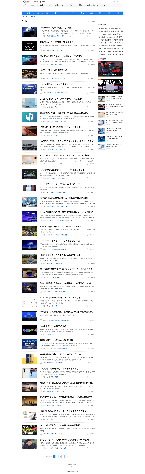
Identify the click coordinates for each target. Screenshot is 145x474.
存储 (48, 107)
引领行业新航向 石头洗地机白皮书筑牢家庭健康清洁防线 (65, 411)
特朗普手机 (50, 362)
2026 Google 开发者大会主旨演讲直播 (56, 42)
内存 (48, 433)
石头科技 (58, 405)
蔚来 (62, 206)
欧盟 (52, 135)
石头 (48, 405)
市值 (61, 121)
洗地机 (49, 391)
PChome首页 (33, 1)
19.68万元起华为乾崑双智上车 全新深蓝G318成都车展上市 (111, 34)
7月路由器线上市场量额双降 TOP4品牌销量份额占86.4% (111, 32)
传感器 (56, 377)
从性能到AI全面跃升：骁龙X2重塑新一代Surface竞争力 (64, 155)
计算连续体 (54, 320)
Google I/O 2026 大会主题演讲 (53, 326)
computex (63, 320)
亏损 (65, 121)
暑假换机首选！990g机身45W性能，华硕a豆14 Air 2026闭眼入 (114, 97)
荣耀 (48, 36)
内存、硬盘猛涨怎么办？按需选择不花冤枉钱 (60, 425)
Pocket (52, 235)
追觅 (53, 391)
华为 (48, 249)
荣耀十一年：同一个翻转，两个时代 (56, 28)
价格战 (56, 448)
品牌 (56, 64)
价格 (61, 448)
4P (56, 235)
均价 (52, 306)
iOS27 (52, 263)
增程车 (49, 78)
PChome (31, 16)
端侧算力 (64, 348)
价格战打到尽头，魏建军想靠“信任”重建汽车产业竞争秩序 (66, 440)
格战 (65, 448)
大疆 (48, 235)
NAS (48, 348)
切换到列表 (92, 22)
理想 (61, 149)
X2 (51, 164)
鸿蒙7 (52, 249)
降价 (56, 107)
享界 (65, 149)
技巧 (64, 13)
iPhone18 (59, 192)
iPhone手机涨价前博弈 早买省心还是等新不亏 (60, 184)
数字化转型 (65, 220)
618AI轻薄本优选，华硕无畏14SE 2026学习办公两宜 (113, 145)
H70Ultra (58, 391)
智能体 (49, 92)
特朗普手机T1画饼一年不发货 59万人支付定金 (60, 354)
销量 (52, 64)
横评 (55, 13)
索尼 (48, 277)
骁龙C (56, 291)
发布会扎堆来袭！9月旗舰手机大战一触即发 (110, 28)
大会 (58, 50)
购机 (60, 433)
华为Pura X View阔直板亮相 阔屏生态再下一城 (111, 54)
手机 (48, 306)
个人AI (54, 92)
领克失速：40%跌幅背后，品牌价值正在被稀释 (61, 56)
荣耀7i (58, 36)
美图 (91, 13)
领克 (48, 64)
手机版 (43, 1)
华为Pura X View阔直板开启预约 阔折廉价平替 (111, 51)
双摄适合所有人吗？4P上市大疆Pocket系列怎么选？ (63, 226)
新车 (53, 149)
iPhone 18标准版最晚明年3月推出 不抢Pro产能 (111, 48)
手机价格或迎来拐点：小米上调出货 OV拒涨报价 (61, 99)
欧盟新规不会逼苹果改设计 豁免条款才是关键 (60, 127)
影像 (52, 377)
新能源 (56, 121)
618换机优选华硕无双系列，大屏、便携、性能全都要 (114, 137)
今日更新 (27, 13)
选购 (65, 235)
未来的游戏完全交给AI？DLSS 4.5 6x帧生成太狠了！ (63, 170)
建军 (52, 448)
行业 (118, 13)
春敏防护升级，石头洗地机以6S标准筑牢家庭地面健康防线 (66, 397)
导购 (73, 13)
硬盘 (52, 433)
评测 (47, 13)
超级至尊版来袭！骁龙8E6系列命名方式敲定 (110, 45)
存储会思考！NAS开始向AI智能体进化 (57, 340)
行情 (82, 13)
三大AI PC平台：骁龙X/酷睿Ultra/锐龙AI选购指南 (113, 129)
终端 (58, 92)
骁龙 (48, 164)
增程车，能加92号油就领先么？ (54, 70)
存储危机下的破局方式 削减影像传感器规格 (59, 369)
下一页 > (68, 456)
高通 (62, 92)
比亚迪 (57, 206)
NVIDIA (59, 178)
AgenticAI (58, 220)
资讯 (38, 1)
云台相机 (60, 235)
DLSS (48, 178)
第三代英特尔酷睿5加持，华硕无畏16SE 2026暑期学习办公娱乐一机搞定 (114, 122)
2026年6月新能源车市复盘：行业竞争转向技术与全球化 (64, 198)
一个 (48, 448)
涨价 (52, 107)
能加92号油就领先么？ (58, 78)
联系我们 (75, 464)
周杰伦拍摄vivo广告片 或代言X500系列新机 (110, 37)
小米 (57, 149)
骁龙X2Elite (50, 291)
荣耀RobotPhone (66, 36)
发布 (64, 249)
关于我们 (70, 464)
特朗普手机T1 (58, 362)
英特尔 (59, 348)
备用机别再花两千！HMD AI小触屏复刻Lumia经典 (111, 43)
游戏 (63, 178)
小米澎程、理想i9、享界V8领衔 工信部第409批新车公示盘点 (67, 141)
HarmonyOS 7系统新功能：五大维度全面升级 (60, 241)
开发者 (54, 50)
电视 (58, 277)
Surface (55, 164)
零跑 (48, 121)
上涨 (56, 306)
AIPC (60, 164)
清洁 (63, 391)
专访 (100, 13)
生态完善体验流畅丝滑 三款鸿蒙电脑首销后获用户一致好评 (111, 40)
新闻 (38, 13)
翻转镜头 (53, 36)
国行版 (57, 263)
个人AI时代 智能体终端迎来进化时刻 (56, 84)
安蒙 (68, 320)
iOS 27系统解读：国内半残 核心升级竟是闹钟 (60, 255)
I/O (53, 334)
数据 (70, 220)
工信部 (49, 149)
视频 (109, 13)
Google (49, 50)
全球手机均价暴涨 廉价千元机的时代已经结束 (60, 298)
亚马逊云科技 (50, 220)
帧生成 (53, 178)
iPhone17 (53, 192)
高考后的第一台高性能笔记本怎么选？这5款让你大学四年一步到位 (114, 106)
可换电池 (57, 135)
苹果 (48, 135)
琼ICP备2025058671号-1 (72, 471)
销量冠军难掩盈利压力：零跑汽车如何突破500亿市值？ (64, 113)
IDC (66, 92)
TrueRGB (53, 277)
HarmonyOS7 (58, 249)
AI (61, 50)
